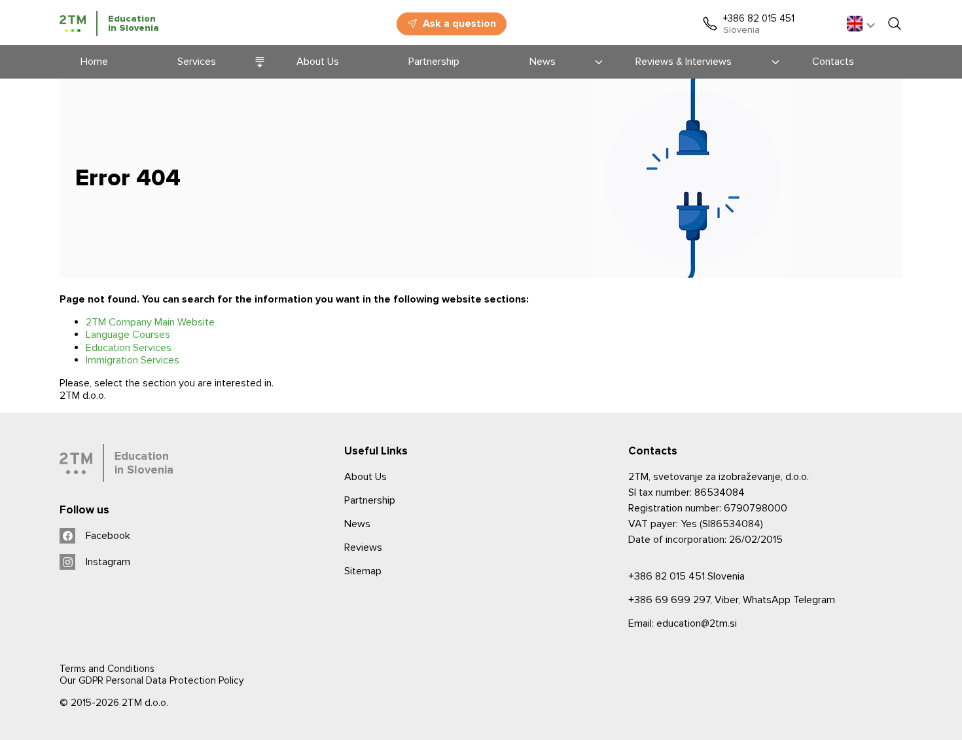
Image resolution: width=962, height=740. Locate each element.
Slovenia (686, 576)
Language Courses (128, 334)
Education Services (128, 347)
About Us (365, 476)
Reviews (363, 547)
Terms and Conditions (107, 669)
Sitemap (363, 571)
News (357, 523)
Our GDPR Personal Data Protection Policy (151, 680)
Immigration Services (132, 360)
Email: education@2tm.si (682, 623)
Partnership (369, 500)
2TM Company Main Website (150, 322)
